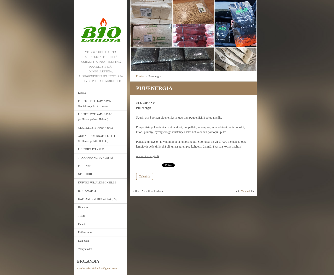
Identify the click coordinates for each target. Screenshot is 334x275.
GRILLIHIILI (86, 174)
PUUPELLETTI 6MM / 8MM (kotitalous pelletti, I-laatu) (95, 104)
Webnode (246, 191)
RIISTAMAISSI (87, 190)
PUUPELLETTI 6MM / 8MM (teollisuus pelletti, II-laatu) (95, 117)
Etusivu (82, 92)
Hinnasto (83, 207)
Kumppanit (84, 240)
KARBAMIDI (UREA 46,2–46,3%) (98, 199)
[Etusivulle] (100, 25)
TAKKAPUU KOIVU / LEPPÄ (95, 157)
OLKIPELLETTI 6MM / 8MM (95, 127)
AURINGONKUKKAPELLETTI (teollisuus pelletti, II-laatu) (96, 139)
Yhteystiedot (85, 249)
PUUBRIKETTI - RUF (91, 149)
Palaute (82, 224)
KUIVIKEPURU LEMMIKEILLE (97, 182)
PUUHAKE (84, 166)
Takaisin (144, 176)
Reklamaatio (85, 232)
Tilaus (81, 215)
